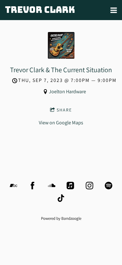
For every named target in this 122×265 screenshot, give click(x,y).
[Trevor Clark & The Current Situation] (61, 57)
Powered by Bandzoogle (61, 218)
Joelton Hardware (67, 91)
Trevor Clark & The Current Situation (61, 69)
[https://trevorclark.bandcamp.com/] (13, 185)
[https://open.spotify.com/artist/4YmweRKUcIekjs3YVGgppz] (108, 185)
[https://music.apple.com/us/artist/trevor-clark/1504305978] (70, 185)
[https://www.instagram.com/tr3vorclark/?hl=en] (89, 185)
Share (64, 110)
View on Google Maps (61, 122)
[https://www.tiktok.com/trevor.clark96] (61, 198)
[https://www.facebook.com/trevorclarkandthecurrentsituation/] (32, 185)
